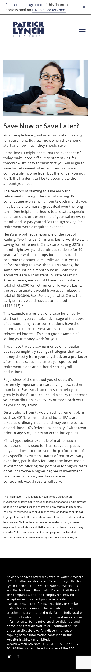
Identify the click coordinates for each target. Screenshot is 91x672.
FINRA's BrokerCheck (49, 9)
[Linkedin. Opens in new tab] (10, 656)
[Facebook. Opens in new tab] (18, 656)
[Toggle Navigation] (82, 29)
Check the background (23, 4)
